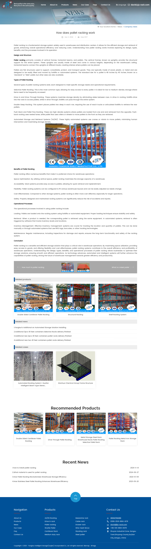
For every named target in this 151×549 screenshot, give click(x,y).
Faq (15, 531)
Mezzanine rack (82, 518)
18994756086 (115, 518)
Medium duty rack (52, 534)
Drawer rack (80, 524)
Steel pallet (80, 534)
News (120, 26)
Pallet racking (50, 524)
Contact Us (18, 534)
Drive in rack (50, 521)
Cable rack (80, 521)
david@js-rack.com (140, 5)
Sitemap (86, 546)
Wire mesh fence (82, 528)
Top (75, 498)
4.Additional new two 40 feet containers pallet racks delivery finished (42, 340)
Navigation (20, 510)
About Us (17, 518)
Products (17, 521)
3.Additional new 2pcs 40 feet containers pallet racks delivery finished (42, 336)
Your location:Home (108, 26)
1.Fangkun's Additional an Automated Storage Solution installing (40, 327)
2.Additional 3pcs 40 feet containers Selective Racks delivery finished (42, 331)
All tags (93, 546)
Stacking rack (81, 531)
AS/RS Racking (51, 518)
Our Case (18, 528)
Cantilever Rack (51, 531)
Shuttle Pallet (50, 528)
